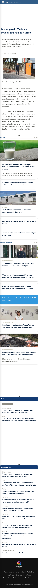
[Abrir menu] (2, 2)
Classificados (10, 575)
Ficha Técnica (27, 575)
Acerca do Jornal (9, 572)
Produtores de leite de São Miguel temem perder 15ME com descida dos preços (18, 166)
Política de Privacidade (19, 578)
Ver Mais (36, 137)
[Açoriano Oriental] (19, 567)
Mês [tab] (31, 404)
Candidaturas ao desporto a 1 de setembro (17, 553)
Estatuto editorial (21, 572)
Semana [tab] (19, 404)
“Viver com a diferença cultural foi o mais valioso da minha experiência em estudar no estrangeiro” (17, 277)
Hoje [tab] (7, 404)
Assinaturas (31, 578)
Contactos (19, 575)
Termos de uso (7, 578)
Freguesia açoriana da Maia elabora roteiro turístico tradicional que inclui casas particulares (17, 185)
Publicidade (30, 572)
